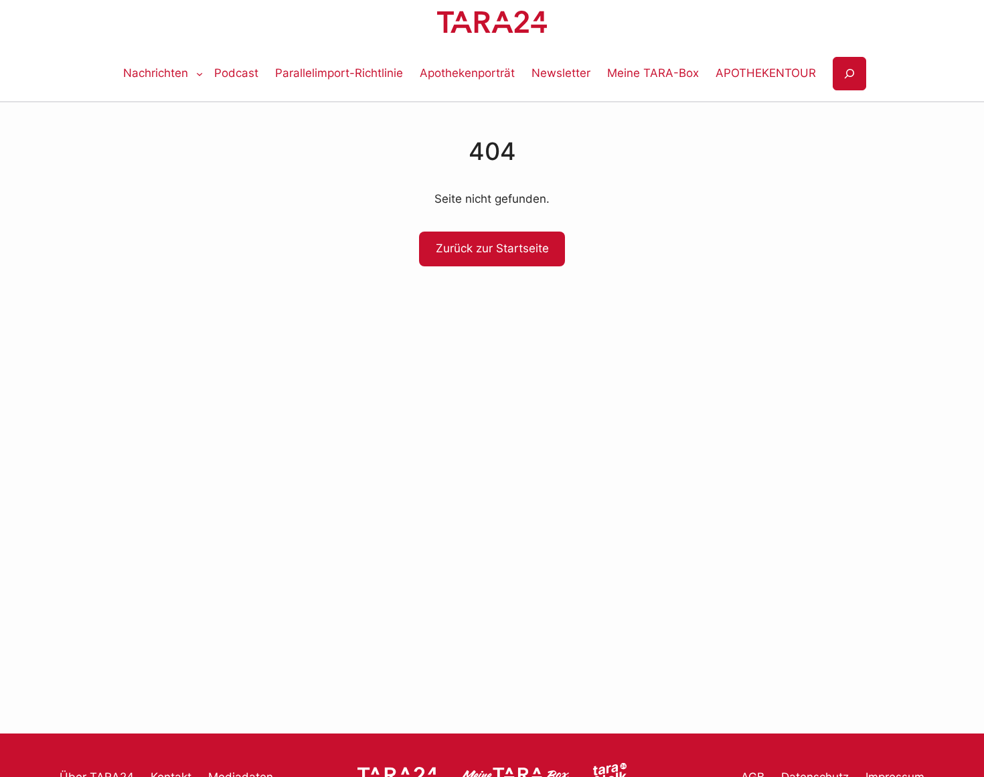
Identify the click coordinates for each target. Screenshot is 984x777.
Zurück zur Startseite (492, 248)
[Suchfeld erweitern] (849, 74)
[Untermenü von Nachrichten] (199, 73)
